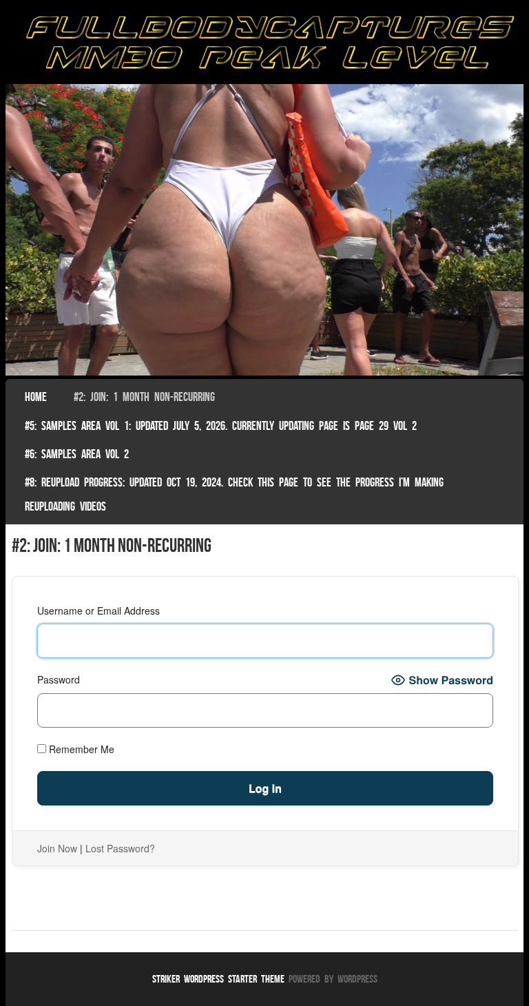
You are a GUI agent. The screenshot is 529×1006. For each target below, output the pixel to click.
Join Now (57, 848)
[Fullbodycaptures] (265, 45)
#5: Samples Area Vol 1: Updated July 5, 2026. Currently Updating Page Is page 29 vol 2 (221, 426)
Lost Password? (120, 848)
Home (36, 397)
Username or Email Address (98, 610)
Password (58, 679)
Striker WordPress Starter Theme (218, 979)
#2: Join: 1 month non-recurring (144, 397)
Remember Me (80, 749)
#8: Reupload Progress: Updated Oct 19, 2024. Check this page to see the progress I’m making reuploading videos (234, 494)
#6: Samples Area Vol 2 (77, 454)
